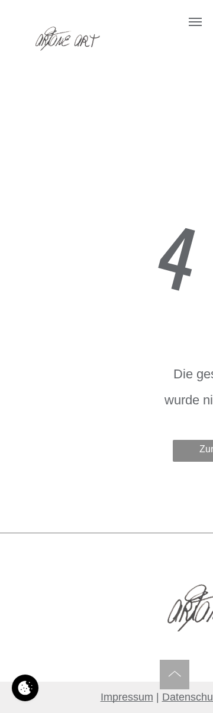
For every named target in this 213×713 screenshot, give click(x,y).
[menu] (195, 22)
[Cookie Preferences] (25, 688)
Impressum (127, 697)
